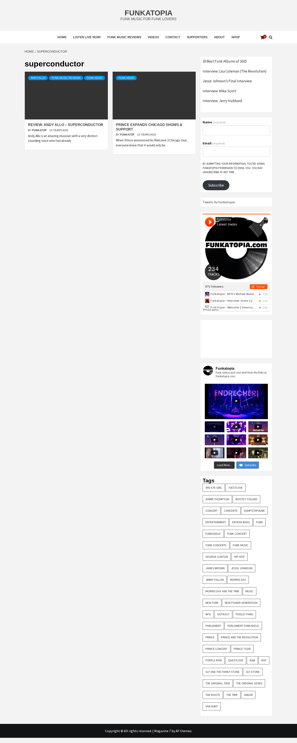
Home (62, 37)
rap (264, 660)
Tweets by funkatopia (219, 202)
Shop (235, 37)
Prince (210, 637)
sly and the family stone (222, 672)
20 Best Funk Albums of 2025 (225, 61)
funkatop (39, 130)
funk (259, 522)
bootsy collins (246, 499)
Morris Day (238, 580)
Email (214, 143)
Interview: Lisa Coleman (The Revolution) (235, 71)
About (219, 37)
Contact (172, 37)
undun (248, 695)
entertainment (215, 522)
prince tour (242, 649)
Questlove (235, 660)
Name (214, 122)
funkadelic (213, 534)
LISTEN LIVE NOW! (87, 37)
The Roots (212, 695)
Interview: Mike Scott (219, 91)
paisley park (244, 614)
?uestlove (235, 488)
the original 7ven (217, 683)
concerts (231, 511)
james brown (215, 568)
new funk (212, 603)
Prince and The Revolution (239, 637)
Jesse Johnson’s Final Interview (227, 81)
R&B (252, 660)
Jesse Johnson (241, 568)
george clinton (216, 557)
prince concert (216, 649)
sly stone (253, 672)
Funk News (94, 77)
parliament (213, 626)
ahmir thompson (217, 499)
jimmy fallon (214, 580)
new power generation (241, 603)
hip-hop (239, 557)
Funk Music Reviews (124, 37)
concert (211, 511)
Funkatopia (149, 13)
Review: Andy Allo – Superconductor (65, 125)
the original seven (249, 683)
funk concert (237, 534)
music (249, 591)
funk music (240, 545)
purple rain (213, 660)
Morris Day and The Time (222, 591)
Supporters (197, 37)
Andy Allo (38, 77)
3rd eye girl (213, 488)
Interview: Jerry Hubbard (222, 100)
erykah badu (241, 522)
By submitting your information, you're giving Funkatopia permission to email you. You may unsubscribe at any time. (234, 168)
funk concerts (216, 545)
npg (208, 614)
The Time (232, 695)
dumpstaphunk (254, 511)
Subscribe (216, 185)
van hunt (211, 706)
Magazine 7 (162, 731)
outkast (223, 614)
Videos (153, 37)
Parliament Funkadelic (243, 626)
